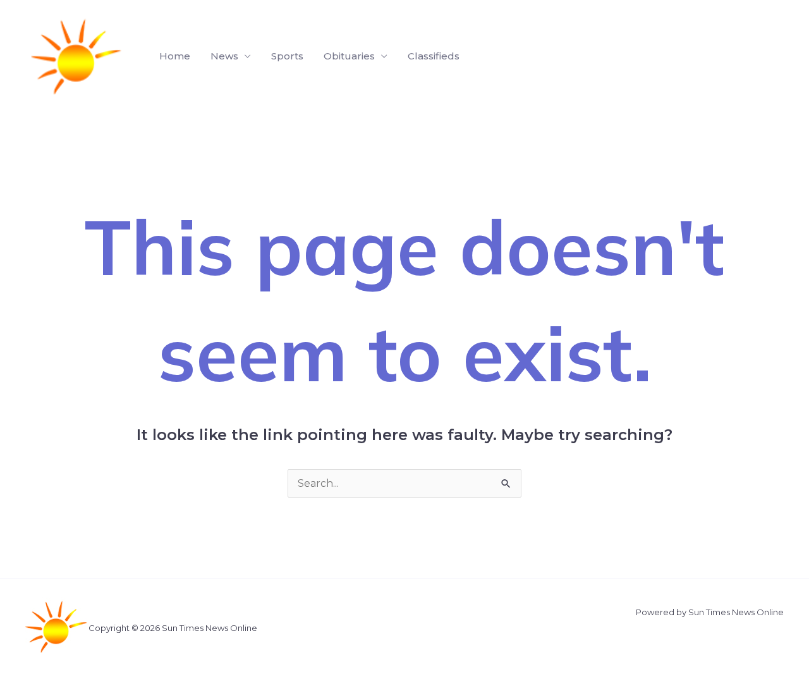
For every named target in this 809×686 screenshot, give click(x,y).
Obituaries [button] (349, 56)
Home (174, 56)
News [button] (224, 56)
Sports (287, 56)
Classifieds (433, 56)
